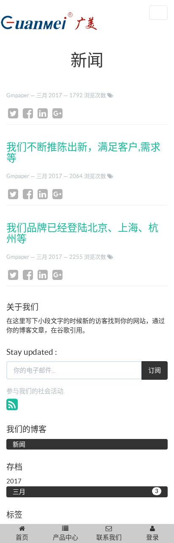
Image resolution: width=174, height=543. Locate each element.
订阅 (154, 370)
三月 (85, 491)
